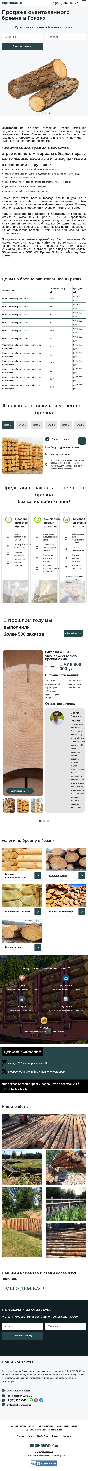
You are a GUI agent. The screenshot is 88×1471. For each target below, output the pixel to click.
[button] (40, 821)
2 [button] (42, 113)
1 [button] (39, 113)
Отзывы (55, 1436)
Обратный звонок (73, 633)
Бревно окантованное (67, 1426)
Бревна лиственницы (36, 1430)
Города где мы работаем (44, 1452)
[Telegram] (41, 1400)
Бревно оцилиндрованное (23, 1426)
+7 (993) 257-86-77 (64, 3)
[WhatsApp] (31, 1400)
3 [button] (45, 113)
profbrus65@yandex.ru (19, 1405)
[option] (44, 86)
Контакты (66, 1436)
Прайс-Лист (42, 1436)
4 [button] (49, 113)
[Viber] (36, 1400)
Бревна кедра (55, 1430)
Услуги (31, 1436)
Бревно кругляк (46, 1426)
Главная (20, 1436)
